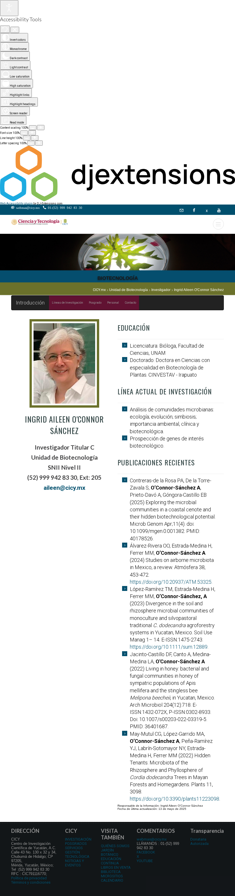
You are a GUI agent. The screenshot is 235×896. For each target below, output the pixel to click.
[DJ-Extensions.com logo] (117, 200)
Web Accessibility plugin (16, 203)
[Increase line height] (34, 137)
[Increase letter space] (39, 143)
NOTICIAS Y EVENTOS (74, 863)
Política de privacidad (29, 878)
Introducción (30, 303)
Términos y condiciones (30, 882)
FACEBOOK (146, 852)
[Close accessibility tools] (14, 30)
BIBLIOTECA (111, 872)
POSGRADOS (76, 843)
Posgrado (95, 302)
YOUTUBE (145, 861)
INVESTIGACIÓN (78, 839)
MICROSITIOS (112, 876)
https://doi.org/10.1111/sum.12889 (168, 647)
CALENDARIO (112, 880)
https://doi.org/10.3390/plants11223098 (174, 799)
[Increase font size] (32, 132)
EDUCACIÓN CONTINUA (111, 861)
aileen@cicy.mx (64, 487)
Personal (113, 302)
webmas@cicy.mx (152, 839)
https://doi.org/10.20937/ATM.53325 (170, 582)
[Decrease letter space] (31, 143)
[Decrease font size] (24, 132)
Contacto (130, 302)
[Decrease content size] (32, 127)
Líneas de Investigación (67, 302)
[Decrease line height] (26, 138)
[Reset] (5, 29)
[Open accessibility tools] (9, 8)
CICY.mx (99, 290)
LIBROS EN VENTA (116, 867)
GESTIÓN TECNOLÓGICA (77, 854)
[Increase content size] (40, 127)
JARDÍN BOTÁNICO (109, 852)
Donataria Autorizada (199, 841)
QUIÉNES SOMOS (115, 846)
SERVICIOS (74, 848)
